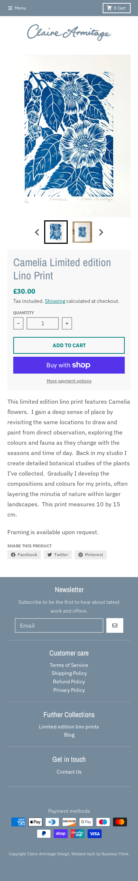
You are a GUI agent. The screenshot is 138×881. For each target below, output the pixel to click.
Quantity (23, 312)
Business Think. (116, 853)
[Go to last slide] (37, 232)
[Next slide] (101, 232)
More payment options (69, 380)
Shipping (55, 301)
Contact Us (69, 771)
